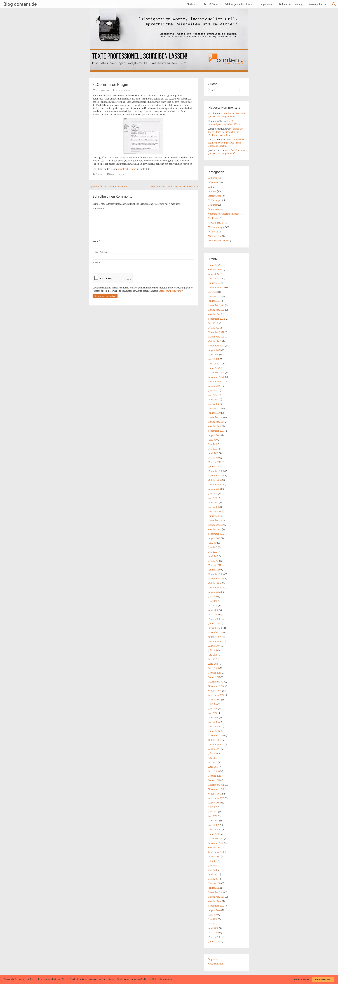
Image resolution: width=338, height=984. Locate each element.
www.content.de (318, 4)
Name (96, 241)
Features (99, 174)
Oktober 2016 (215, 583)
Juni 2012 (213, 811)
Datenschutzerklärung (290, 4)
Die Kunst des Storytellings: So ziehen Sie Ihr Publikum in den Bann (225, 131)
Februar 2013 (214, 775)
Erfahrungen (214, 200)
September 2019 (216, 430)
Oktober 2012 (215, 793)
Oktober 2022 (215, 314)
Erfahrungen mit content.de (239, 4)
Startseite (192, 4)
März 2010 (213, 932)
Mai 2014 (212, 713)
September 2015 (216, 641)
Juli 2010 (212, 914)
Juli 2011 (212, 861)
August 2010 (214, 910)
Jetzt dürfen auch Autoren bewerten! (108, 186)
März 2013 (213, 771)
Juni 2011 (212, 865)
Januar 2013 (214, 780)
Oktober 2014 (215, 690)
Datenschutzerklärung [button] (162, 979)
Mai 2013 (212, 762)
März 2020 (213, 404)
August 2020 (214, 386)
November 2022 (216, 309)
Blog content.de (20, 4)
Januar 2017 (214, 569)
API (210, 187)
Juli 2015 (212, 650)
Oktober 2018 (215, 480)
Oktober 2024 (215, 269)
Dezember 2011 (215, 838)
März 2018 (213, 507)
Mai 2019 (212, 448)
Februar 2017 (214, 565)
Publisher (213, 218)
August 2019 (214, 435)
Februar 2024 (215, 278)
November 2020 (216, 377)
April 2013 (213, 767)
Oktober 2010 (215, 901)
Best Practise (214, 196)
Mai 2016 (212, 605)
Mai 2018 (212, 498)
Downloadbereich (126, 169)
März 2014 (213, 722)
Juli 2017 (212, 542)
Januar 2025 (214, 265)
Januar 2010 (214, 941)
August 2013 (214, 749)
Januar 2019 (214, 466)
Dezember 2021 (216, 332)
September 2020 (216, 381)
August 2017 (214, 538)
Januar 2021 (214, 368)
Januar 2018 (214, 516)
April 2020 (213, 399)
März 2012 (213, 825)
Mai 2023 (213, 292)
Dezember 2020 (216, 372)
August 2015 (214, 646)
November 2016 (216, 578)
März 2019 (213, 457)
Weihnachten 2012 (217, 240)
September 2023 (216, 287)
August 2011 (214, 856)
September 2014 (216, 695)
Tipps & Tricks (211, 4)
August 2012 (214, 802)
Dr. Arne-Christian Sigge (125, 90)
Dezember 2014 (216, 681)
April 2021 (213, 354)
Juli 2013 (212, 753)
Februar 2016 (214, 619)
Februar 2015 (214, 672)
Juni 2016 (212, 601)
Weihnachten (215, 236)
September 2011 (216, 852)
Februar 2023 (215, 296)
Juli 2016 (212, 596)
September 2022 (216, 318)
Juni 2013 (212, 758)
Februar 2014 (214, 726)
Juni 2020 (213, 390)
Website (96, 262)
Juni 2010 (212, 919)
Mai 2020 (213, 395)
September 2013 (216, 744)
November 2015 (216, 632)
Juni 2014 (212, 708)
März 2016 (213, 614)
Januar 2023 (214, 301)
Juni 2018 (212, 493)
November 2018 (216, 475)
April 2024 (213, 274)
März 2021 (213, 359)
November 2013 (216, 735)
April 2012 (213, 820)
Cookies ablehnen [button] (301, 979)
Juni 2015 (212, 654)
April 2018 (213, 502)
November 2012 (216, 789)
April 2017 (213, 556)
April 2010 (213, 928)
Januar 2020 (214, 413)
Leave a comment (116, 174)
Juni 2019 (212, 444)
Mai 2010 (212, 923)
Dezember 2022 (216, 305)
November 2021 (216, 336)
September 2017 (216, 534)
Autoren (212, 191)
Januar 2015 (214, 677)
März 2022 (213, 327)
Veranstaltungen (216, 227)
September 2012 (216, 798)
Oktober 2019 (215, 426)
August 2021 (214, 350)
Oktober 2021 (215, 341)
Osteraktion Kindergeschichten (223, 213)
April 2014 (213, 717)
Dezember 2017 (216, 520)
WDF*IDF (213, 231)
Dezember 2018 (216, 471)
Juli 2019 (212, 439)
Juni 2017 (212, 547)
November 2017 (216, 525)
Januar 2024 (214, 283)
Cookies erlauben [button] (323, 979)
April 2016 (213, 610)
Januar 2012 (214, 834)
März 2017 (213, 560)
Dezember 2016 (216, 574)
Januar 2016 (214, 623)
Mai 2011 (212, 870)
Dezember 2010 (216, 892)
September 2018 (216, 484)
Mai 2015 (212, 659)
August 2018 (214, 489)
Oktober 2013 (214, 740)
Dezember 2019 (216, 417)
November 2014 (216, 686)
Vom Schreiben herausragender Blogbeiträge (174, 186)
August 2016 (214, 592)
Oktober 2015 (214, 637)
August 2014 (214, 699)
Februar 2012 (214, 829)
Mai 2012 (212, 816)
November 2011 (216, 843)
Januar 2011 (214, 887)
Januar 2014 (214, 731)
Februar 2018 (214, 511)
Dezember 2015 (216, 628)
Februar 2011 (214, 883)
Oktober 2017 (214, 529)
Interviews (213, 209)
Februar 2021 (214, 363)
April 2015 (213, 663)
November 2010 (216, 896)
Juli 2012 (212, 807)
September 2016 (216, 587)
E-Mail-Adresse (101, 252)
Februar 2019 (214, 462)
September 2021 (216, 345)
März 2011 (213, 879)
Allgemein (213, 182)
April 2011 (213, 874)
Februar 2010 (214, 937)
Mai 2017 (212, 551)
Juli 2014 (212, 704)
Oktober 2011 (214, 847)
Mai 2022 (213, 323)
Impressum (266, 4)
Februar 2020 (215, 408)
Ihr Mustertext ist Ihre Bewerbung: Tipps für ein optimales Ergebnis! (226, 142)
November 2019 (216, 422)
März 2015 (213, 668)
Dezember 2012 (216, 784)
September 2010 (216, 905)
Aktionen (212, 178)
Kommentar (99, 208)
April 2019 (213, 453)
